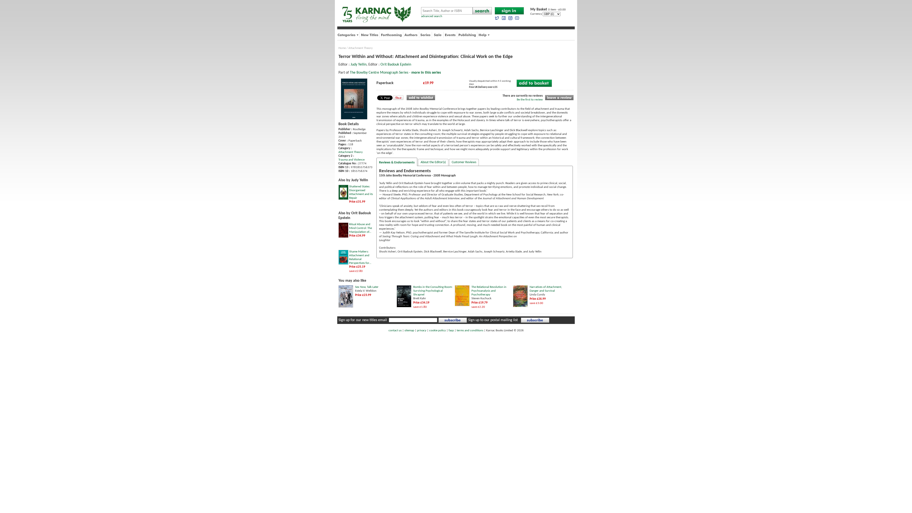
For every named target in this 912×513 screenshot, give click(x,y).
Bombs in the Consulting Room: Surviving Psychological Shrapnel (432, 290)
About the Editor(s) (433, 162)
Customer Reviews (464, 162)
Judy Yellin (358, 64)
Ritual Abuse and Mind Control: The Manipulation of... (360, 228)
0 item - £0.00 (548, 9)
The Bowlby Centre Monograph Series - (395, 73)
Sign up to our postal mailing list (493, 320)
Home (342, 48)
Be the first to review (530, 99)
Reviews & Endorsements (397, 162)
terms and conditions (470, 330)
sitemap (409, 330)
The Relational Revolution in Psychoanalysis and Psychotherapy (488, 290)
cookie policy (437, 330)
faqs (451, 330)
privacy (421, 330)
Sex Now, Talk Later (367, 287)
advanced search (431, 16)
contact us (395, 330)
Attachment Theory (360, 48)
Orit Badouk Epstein (395, 64)
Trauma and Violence (351, 159)
